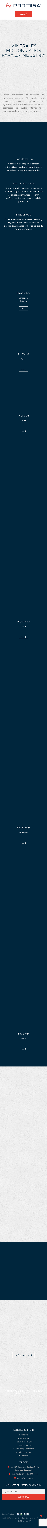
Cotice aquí (23, 1402)
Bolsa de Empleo (24, 1452)
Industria (24, 1435)
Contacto (24, 1456)
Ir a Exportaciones (22, 1355)
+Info (22, 308)
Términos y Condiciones (24, 1449)
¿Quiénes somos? (25, 1445)
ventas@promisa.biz (25, 1478)
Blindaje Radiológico (25, 1442)
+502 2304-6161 (17, 1474)
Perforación (24, 1438)
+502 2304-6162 (32, 1474)
